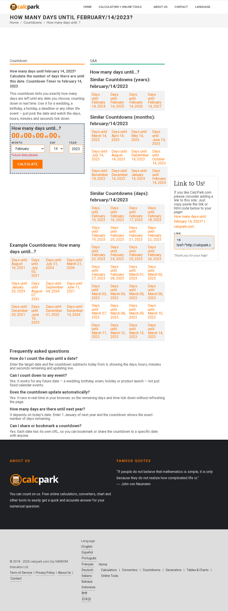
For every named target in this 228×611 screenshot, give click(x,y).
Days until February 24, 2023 (117, 253)
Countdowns (33, 23)
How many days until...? (63, 23)
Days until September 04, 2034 (54, 287)
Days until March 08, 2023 (118, 311)
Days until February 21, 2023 (136, 234)
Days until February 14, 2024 (98, 100)
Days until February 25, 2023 (136, 253)
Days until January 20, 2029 (19, 287)
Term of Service (21, 572)
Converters (130, 570)
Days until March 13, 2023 (136, 331)
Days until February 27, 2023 (98, 273)
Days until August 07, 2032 (36, 291)
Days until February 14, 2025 (117, 100)
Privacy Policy (45, 572)
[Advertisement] (87, 45)
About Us (64, 572)
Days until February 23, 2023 (98, 253)
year (73, 142)
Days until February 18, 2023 (154, 214)
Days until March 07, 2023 (99, 311)
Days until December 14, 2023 (120, 175)
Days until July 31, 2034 (53, 264)
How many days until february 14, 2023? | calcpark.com (190, 221)
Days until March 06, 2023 (155, 292)
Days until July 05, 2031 (35, 268)
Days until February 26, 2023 (154, 253)
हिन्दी (84, 593)
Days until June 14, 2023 (158, 138)
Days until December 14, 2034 (75, 310)
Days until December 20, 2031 (20, 310)
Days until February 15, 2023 (98, 214)
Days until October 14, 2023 (159, 157)
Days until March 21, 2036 (74, 264)
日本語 (86, 599)
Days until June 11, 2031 (74, 287)
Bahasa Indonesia (88, 584)
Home (14, 23)
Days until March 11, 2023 (99, 331)
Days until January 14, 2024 (139, 175)
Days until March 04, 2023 (118, 292)
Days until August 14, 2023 (119, 155)
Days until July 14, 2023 (99, 155)
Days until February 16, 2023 (117, 214)
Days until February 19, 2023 (98, 234)
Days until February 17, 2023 (136, 214)
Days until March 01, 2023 (136, 273)
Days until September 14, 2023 (140, 155)
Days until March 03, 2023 (99, 292)
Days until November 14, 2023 (100, 175)
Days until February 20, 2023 (117, 234)
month (17, 142)
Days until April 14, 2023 (119, 136)
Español (87, 552)
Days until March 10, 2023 (155, 311)
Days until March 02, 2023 (155, 273)
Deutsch (87, 570)
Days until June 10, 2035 (35, 314)
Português (89, 558)
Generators (173, 570)
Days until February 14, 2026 (136, 100)
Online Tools (109, 576)
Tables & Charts (198, 570)
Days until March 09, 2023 (136, 311)
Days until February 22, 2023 (154, 234)
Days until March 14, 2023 (99, 136)
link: (177, 233)
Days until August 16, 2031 (19, 264)
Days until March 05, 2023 (136, 292)
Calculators (109, 570)
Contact (16, 578)
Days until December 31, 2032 (54, 310)
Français (88, 564)
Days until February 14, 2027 (154, 100)
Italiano (87, 576)
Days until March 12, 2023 (118, 331)
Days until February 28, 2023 (117, 273)
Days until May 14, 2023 (139, 136)
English (87, 546)
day (53, 142)
